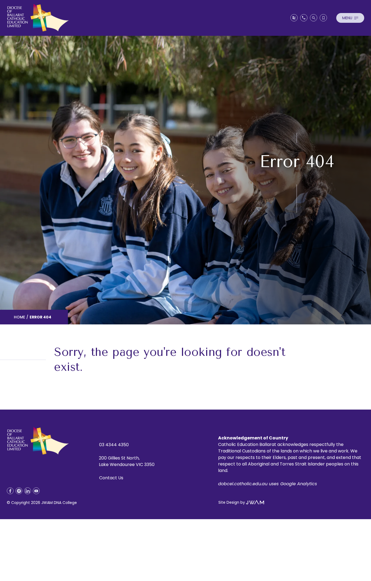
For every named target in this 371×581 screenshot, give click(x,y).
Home (19, 317)
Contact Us (111, 478)
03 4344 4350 (114, 445)
